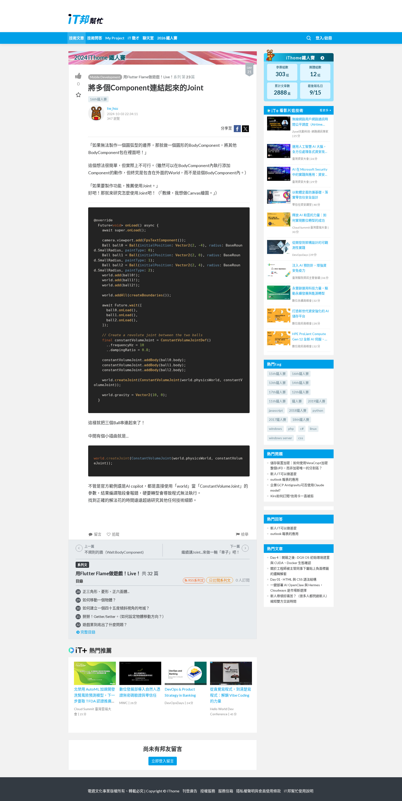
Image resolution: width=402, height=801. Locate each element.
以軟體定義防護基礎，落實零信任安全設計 (310, 194)
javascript (276, 410)
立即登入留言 (162, 761)
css (300, 438)
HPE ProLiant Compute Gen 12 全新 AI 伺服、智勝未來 (310, 337)
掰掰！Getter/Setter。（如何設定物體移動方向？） (124, 616)
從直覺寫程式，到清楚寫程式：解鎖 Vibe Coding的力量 (230, 695)
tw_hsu (112, 108)
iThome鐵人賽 (301, 57)
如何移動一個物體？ (99, 600)
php (291, 429)
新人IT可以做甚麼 (283, 474)
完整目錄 (87, 632)
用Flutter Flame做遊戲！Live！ (148, 77)
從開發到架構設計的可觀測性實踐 (310, 245)
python (318, 410)
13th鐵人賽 (277, 383)
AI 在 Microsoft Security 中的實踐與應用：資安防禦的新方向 (310, 172)
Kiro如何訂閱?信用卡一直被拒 (292, 496)
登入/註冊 (324, 38)
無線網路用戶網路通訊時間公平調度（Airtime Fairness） (310, 122)
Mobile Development (105, 77)
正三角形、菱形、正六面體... (106, 591)
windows (275, 429)
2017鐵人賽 (277, 419)
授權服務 (207, 791)
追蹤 (115, 534)
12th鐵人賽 (300, 392)
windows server (280, 438)
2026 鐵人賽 (167, 38)
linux (313, 429)
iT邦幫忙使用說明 (298, 791)
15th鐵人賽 (277, 374)
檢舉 (244, 534)
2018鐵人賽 (297, 410)
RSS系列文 (196, 580)
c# (302, 429)
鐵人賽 (297, 401)
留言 (97, 534)
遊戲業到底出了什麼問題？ (105, 624)
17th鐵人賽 (277, 392)
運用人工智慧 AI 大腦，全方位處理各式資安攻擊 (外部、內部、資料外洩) (310, 149)
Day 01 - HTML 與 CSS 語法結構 (293, 579)
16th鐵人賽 (98, 99)
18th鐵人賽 (300, 419)
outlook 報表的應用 (284, 479)
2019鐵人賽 (316, 401)
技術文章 (76, 38)
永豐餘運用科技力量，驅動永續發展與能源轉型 (310, 290)
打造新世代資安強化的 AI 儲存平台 (310, 313)
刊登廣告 (189, 791)
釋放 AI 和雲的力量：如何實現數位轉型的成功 (309, 217)
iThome (173, 791)
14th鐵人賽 (300, 383)
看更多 (324, 110)
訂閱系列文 (222, 580)
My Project (114, 38)
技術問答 (94, 38)
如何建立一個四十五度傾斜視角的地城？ (116, 608)
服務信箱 (225, 791)
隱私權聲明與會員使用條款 (258, 791)
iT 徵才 (133, 38)
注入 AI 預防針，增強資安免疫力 (309, 267)
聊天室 (148, 38)
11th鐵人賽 (277, 401)
